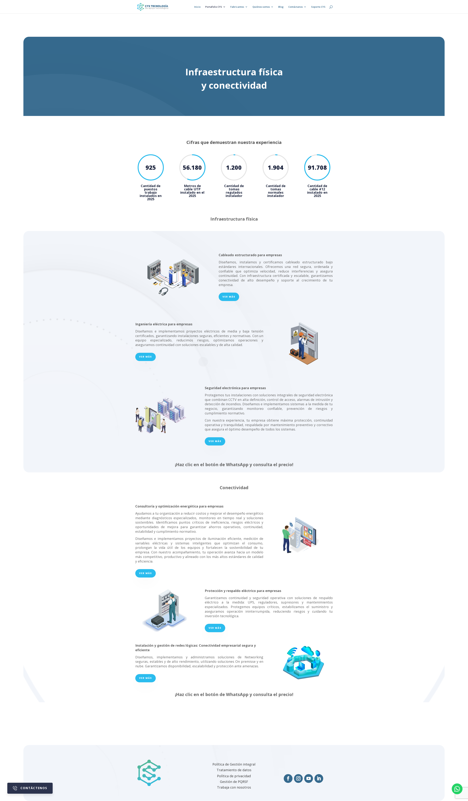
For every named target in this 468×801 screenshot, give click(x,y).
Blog (281, 6)
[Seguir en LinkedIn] (318, 778)
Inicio (197, 6)
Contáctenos (33, 788)
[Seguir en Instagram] (298, 778)
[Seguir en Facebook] (288, 778)
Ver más (228, 296)
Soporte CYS (318, 6)
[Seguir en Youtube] (308, 778)
